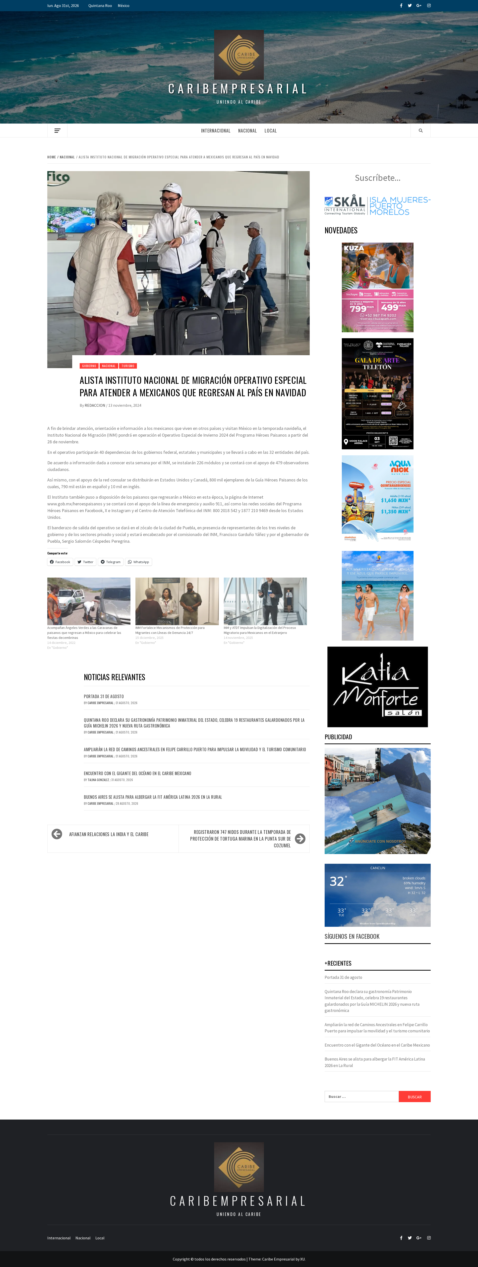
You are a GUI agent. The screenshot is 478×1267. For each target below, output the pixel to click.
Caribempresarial (238, 88)
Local (271, 130)
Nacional (247, 130)
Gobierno (89, 366)
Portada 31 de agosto (104, 696)
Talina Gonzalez (99, 780)
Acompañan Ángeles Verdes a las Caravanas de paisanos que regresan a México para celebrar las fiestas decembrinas (84, 632)
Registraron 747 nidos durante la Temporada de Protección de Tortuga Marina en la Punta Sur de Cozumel (240, 839)
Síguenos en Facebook (352, 936)
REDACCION (95, 405)
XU (302, 1259)
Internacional (216, 130)
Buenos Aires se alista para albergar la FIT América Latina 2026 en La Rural (153, 797)
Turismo (127, 366)
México (123, 5)
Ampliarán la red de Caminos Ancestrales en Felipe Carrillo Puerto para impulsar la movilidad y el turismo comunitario (195, 749)
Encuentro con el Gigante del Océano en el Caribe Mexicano (137, 773)
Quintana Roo (100, 5)
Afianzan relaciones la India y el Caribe (109, 834)
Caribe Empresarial (101, 703)
